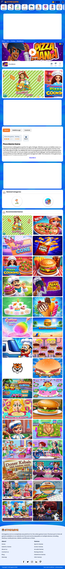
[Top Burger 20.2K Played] (47, 409)
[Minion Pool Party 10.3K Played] (17, 388)
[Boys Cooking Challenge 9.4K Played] (17, 511)
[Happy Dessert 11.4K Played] (17, 368)
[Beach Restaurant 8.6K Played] (47, 327)
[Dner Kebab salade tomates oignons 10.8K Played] (17, 470)
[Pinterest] (41, 561)
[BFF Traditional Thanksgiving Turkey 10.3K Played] (47, 429)
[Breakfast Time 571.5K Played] (17, 225)
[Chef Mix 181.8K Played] (17, 347)
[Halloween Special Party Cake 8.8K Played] (47, 511)
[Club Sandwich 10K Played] (47, 490)
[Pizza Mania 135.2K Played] (47, 286)
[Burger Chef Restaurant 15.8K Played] (47, 266)
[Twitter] (28, 561)
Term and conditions (49, 567)
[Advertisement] (32, 27)
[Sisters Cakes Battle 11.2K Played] (17, 490)
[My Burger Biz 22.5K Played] (47, 368)
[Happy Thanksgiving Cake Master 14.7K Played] (47, 388)
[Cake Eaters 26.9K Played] (47, 347)
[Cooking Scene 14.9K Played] (17, 429)
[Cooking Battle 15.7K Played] (47, 450)
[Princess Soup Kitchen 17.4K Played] (17, 409)
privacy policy (59, 567)
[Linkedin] (37, 561)
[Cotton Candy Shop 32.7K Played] (17, 327)
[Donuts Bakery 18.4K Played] (17, 450)
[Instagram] (32, 561)
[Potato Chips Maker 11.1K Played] (47, 245)
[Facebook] (24, 561)
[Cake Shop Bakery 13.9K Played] (17, 286)
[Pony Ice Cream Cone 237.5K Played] (17, 245)
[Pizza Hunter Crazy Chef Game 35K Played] (47, 225)
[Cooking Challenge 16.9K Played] (47, 470)
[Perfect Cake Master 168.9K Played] (17, 307)
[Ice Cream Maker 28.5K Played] (47, 307)
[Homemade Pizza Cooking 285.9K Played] (17, 266)
